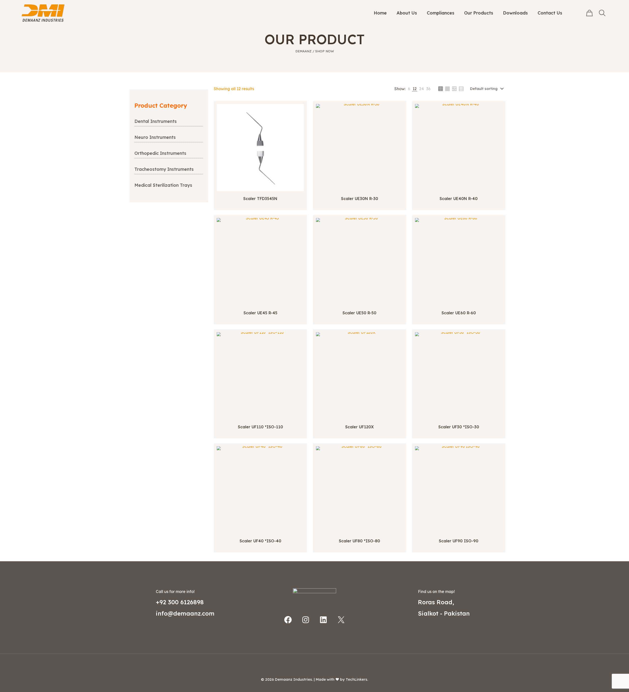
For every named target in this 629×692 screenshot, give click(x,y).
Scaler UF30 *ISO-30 (458, 426)
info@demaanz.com (185, 613)
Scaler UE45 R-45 (260, 312)
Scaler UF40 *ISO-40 (260, 540)
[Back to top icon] (314, 664)
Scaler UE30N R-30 (359, 198)
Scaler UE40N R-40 (459, 198)
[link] (409, 89)
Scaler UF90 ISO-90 (458, 540)
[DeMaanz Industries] (43, 13)
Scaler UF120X (359, 426)
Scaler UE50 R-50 (359, 312)
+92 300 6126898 (180, 602)
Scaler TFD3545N (260, 198)
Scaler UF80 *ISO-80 (359, 540)
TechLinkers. (357, 679)
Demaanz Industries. (294, 679)
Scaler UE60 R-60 (459, 312)
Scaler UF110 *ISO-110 (260, 426)
